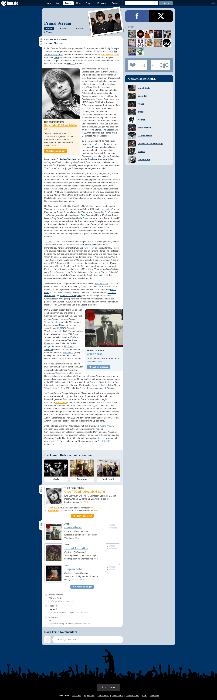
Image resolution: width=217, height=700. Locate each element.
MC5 (84, 133)
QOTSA (61, 328)
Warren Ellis (49, 295)
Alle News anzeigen (55, 151)
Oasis (56, 57)
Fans (137, 64)
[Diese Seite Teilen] (137, 16)
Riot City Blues (101, 283)
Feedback (154, 695)
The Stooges (108, 130)
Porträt (49, 28)
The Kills (112, 292)
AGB (144, 695)
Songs (89, 3)
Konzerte (101, 3)
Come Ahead (106, 426)
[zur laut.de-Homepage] (12, 3)
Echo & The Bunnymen (70, 295)
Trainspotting (106, 209)
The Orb (87, 179)
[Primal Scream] (106, 35)
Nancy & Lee (99, 385)
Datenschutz (103, 695)
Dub (83, 215)
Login (212, 3)
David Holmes (66, 441)
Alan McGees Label (110, 54)
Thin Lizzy (71, 63)
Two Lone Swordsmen (98, 159)
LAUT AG (76, 695)
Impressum (89, 695)
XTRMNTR (50, 241)
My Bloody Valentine (89, 245)
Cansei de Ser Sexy (68, 325)
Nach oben (108, 687)
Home (48, 3)
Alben (78, 3)
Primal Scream (57, 23)
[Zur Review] (104, 328)
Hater (152, 64)
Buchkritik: (53, 510)
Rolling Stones (94, 130)
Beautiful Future (52, 322)
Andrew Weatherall (68, 159)
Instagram (53, 617)
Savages (94, 382)
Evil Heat (89, 248)
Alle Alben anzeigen (98, 367)
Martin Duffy (61, 402)
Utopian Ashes (51, 388)
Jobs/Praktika (132, 695)
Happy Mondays (93, 147)
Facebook (53, 606)
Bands (68, 3)
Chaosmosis (62, 373)
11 (94, 508)
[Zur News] (61, 93)
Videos (49, 32)
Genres (115, 3)
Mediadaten (117, 695)
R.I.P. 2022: (53, 508)
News (58, 3)
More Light (68, 352)
